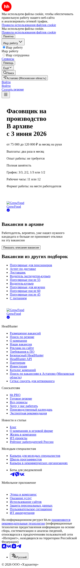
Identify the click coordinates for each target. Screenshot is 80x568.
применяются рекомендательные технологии (36, 521)
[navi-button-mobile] (6, 94)
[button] (6, 82)
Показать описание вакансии (21, 247)
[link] (9, 72)
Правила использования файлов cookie (29, 32)
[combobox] (19, 556)
